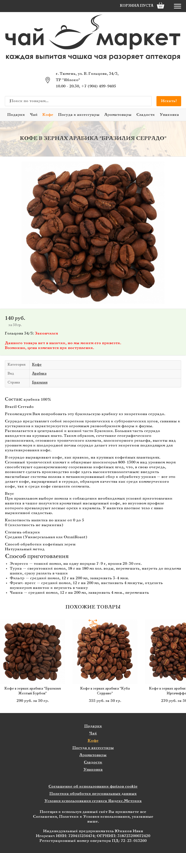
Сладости (145, 115)
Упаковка (169, 115)
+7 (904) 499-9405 (98, 86)
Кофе (47, 115)
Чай (34, 115)
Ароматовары (118, 115)
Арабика (39, 373)
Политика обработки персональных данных (93, 794)
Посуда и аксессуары (79, 115)
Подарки (16, 115)
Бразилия (39, 382)
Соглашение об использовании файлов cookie (93, 786)
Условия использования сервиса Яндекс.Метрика (93, 801)
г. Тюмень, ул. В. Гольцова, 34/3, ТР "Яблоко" (87, 77)
